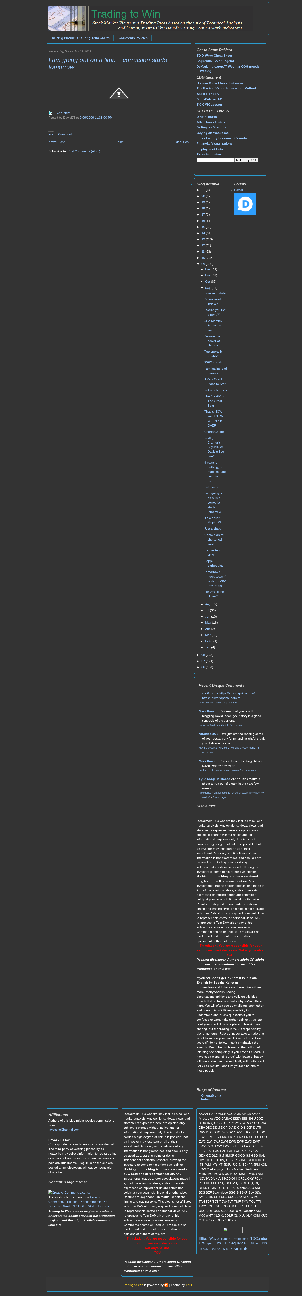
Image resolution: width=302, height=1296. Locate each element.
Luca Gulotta (208, 693)
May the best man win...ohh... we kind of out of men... (227, 747)
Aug (208, 604)
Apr (208, 628)
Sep (208, 288)
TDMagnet (206, 1243)
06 (203, 667)
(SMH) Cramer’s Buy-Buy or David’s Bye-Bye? (214, 447)
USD (212, 1249)
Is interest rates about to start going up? (220, 770)
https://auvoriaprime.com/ (237, 693)
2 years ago (230, 702)
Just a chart (212, 528)
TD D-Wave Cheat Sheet (214, 55)
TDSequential (235, 1243)
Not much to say (215, 390)
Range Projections (234, 1238)
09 (203, 264)
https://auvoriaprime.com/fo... (222, 698)
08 (203, 655)
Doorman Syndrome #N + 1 (213, 725)
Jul (207, 610)
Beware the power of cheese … (213, 340)
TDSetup (253, 1243)
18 (203, 208)
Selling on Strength (211, 127)
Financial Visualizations (215, 143)
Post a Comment (60, 134)
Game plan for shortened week (214, 539)
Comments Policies (133, 38)
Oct (208, 281)
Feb (208, 641)
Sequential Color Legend (215, 61)
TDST (219, 1243)
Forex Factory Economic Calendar (222, 138)
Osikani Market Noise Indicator (220, 83)
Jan (208, 647)
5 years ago (236, 725)
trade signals (234, 1248)
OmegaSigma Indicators (211, 1097)
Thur (189, 1285)
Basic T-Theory (208, 93)
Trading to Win (133, 1285)
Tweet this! (62, 113)
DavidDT (240, 190)
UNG (264, 1243)
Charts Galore (214, 431)
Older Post (182, 142)
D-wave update (215, 293)
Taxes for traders (209, 154)
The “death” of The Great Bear (214, 400)
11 (203, 251)
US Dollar (204, 1249)
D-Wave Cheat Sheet (210, 702)
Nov (208, 275)
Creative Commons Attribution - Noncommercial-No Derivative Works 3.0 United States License (78, 1201)
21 (203, 190)
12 (203, 245)
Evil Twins (211, 487)
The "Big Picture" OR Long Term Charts (80, 38)
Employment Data (210, 149)
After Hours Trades (211, 122)
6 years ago (250, 770)
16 (203, 220)
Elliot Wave (209, 1238)
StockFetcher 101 (210, 99)
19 (203, 202)
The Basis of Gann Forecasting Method (226, 88)
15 (203, 227)
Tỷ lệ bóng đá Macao (214, 779)
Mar (208, 635)
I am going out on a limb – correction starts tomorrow (214, 502)
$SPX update (213, 362)
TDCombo (258, 1238)
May (208, 622)
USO (218, 1249)
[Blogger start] (166, 1285)
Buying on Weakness (213, 133)
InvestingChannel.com (64, 1129)
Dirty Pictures (207, 116)
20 (203, 196)
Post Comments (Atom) (84, 151)
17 (203, 214)
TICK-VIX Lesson (209, 104)
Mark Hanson (209, 711)
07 (203, 661)
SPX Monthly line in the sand (213, 325)
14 (203, 233)
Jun (208, 616)
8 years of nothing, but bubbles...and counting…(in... (215, 472)
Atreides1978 (208, 734)
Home (119, 142)
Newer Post (56, 142)
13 (203, 239)
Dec (208, 269)
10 (203, 257)
